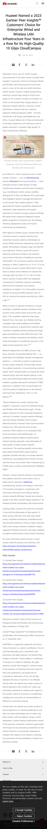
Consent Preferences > (23, 821)
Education (14, 181)
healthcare (28, 482)
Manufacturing (33, 178)
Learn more (8, 801)
